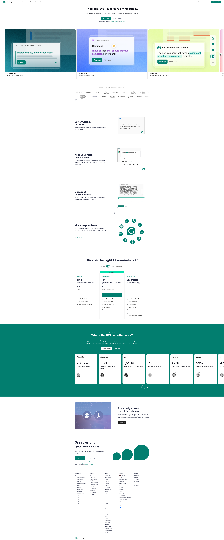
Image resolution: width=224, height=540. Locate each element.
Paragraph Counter (108, 503)
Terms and (112, 21)
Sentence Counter (108, 504)
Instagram (137, 481)
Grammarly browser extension (80, 483)
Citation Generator (108, 485)
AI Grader (106, 518)
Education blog (92, 500)
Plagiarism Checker (108, 477)
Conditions (116, 21)
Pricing (36, 1)
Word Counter (107, 499)
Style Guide (107, 506)
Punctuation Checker (108, 528)
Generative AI (92, 490)
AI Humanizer (107, 483)
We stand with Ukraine (123, 479)
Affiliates (121, 487)
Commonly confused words (94, 504)
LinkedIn (137, 485)
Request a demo (201, 1)
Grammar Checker (108, 475)
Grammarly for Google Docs (80, 495)
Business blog (92, 502)
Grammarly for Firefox (79, 489)
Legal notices (121, 505)
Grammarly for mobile (79, 497)
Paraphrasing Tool (108, 489)
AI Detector (107, 481)
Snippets (106, 508)
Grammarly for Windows (79, 479)
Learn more (77, 237)
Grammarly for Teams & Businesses (94, 480)
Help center (136, 475)
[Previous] (143, 387)
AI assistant (92, 486)
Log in (208, 1)
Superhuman (123, 475)
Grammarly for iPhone (79, 499)
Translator (106, 491)
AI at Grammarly (93, 488)
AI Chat (106, 493)
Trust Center (121, 491)
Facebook (137, 479)
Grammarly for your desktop (80, 477)
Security (120, 501)
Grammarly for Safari (78, 487)
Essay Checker (107, 487)
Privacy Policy (122, 21)
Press (120, 485)
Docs (75, 475)
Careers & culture (122, 483)
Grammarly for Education (94, 484)
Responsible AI (122, 481)
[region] (112, 54)
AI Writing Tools (107, 495)
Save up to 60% (119, 266)
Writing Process (92, 494)
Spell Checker (107, 524)
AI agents (106, 479)
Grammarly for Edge (78, 491)
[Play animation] (114, 140)
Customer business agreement (125, 497)
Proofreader (107, 532)
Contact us (136, 477)
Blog (90, 496)
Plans (90, 475)
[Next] (220, 54)
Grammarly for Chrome (79, 485)
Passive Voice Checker (109, 530)
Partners (121, 489)
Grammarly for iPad (78, 501)
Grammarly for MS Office (79, 493)
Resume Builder (107, 522)
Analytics (106, 510)
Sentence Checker (108, 526)
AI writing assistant (93, 492)
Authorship (107, 514)
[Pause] (76, 100)
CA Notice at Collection (117, 22)
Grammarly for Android (79, 503)
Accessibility (121, 503)
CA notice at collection (123, 499)
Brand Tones (107, 512)
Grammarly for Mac (78, 481)
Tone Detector (107, 497)
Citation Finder (107, 516)
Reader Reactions (108, 520)
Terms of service (122, 495)
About (120, 477)
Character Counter (108, 501)
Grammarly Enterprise (94, 482)
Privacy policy (121, 493)
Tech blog (91, 498)
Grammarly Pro (92, 477)
